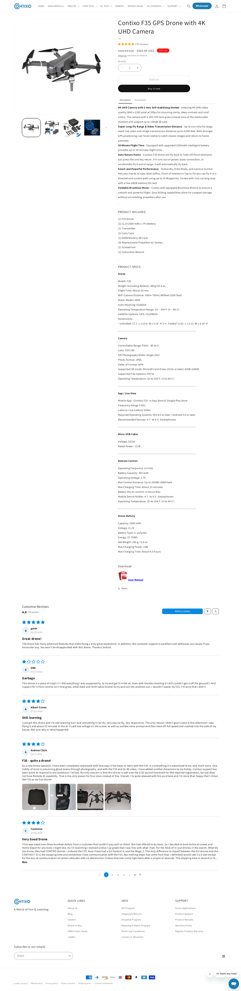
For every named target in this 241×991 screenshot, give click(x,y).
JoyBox (71, 936)
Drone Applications (185, 908)
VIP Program (128, 908)
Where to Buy (75, 925)
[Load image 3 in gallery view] (72, 127)
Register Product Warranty (189, 931)
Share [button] (124, 588)
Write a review (182, 611)
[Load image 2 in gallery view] (51, 127)
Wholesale (202, 6)
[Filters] (207, 611)
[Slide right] (106, 127)
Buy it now (154, 88)
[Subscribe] (69, 956)
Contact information (104, 983)
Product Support (184, 913)
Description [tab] (125, 99)
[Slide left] (17, 127)
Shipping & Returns (131, 913)
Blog (70, 913)
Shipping (122, 55)
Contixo (24, 983)
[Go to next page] (141, 874)
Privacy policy (52, 983)
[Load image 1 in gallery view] (31, 127)
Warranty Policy (183, 925)
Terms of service (68, 983)
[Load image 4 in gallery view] (92, 127)
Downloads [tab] (140, 99)
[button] (72, 6)
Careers (72, 919)
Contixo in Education (132, 936)
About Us (73, 908)
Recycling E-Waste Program (135, 925)
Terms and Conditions (133, 931)
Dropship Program (131, 919)
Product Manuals (184, 919)
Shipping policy (85, 983)
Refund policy (37, 983)
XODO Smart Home (78, 931)
